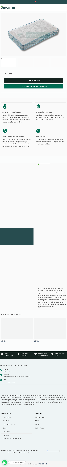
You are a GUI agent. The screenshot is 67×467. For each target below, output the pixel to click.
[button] (65, 7)
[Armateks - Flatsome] (8, 7)
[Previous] (1, 332)
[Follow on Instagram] (2, 409)
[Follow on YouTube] (5, 409)
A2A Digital (43, 464)
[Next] (65, 332)
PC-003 (36, 342)
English (32, 1)
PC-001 (3, 342)
